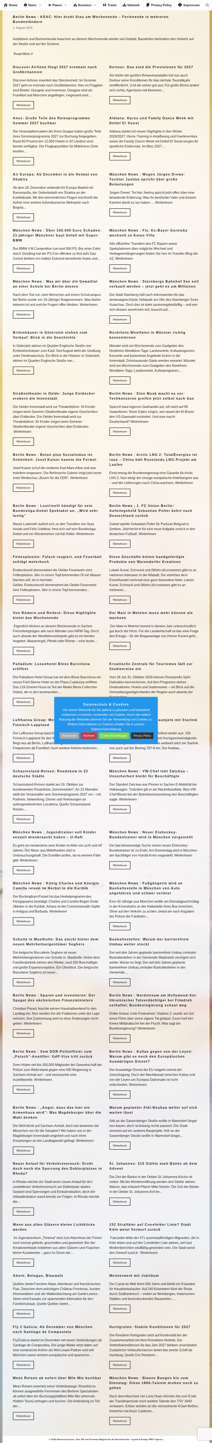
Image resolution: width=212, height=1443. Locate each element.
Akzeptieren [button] (69, 735)
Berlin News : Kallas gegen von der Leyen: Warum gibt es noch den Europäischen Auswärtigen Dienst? (151, 1056)
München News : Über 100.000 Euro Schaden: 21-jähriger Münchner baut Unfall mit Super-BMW (57, 235)
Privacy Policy (142, 735)
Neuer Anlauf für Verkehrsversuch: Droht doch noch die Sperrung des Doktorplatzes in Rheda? (57, 1168)
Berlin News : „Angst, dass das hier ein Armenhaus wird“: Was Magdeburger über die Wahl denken (57, 1112)
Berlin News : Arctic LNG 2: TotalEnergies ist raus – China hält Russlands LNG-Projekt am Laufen (153, 459)
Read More (22, 54)
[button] (207, 5)
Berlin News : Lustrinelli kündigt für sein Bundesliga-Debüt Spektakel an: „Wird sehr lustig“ (55, 510)
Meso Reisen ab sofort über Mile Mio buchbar (57, 1378)
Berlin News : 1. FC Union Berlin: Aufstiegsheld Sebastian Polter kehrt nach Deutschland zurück (151, 510)
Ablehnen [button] (88, 735)
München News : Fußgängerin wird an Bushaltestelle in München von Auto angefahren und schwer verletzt (146, 888)
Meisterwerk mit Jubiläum (134, 1275)
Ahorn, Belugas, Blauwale (38, 1275)
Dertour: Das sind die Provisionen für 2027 (151, 67)
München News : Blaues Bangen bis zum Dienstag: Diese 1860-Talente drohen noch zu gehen (153, 1383)
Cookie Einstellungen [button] (114, 735)
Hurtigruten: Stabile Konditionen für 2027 (150, 1327)
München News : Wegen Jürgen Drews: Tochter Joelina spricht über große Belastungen (147, 179)
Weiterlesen (23, 105)
